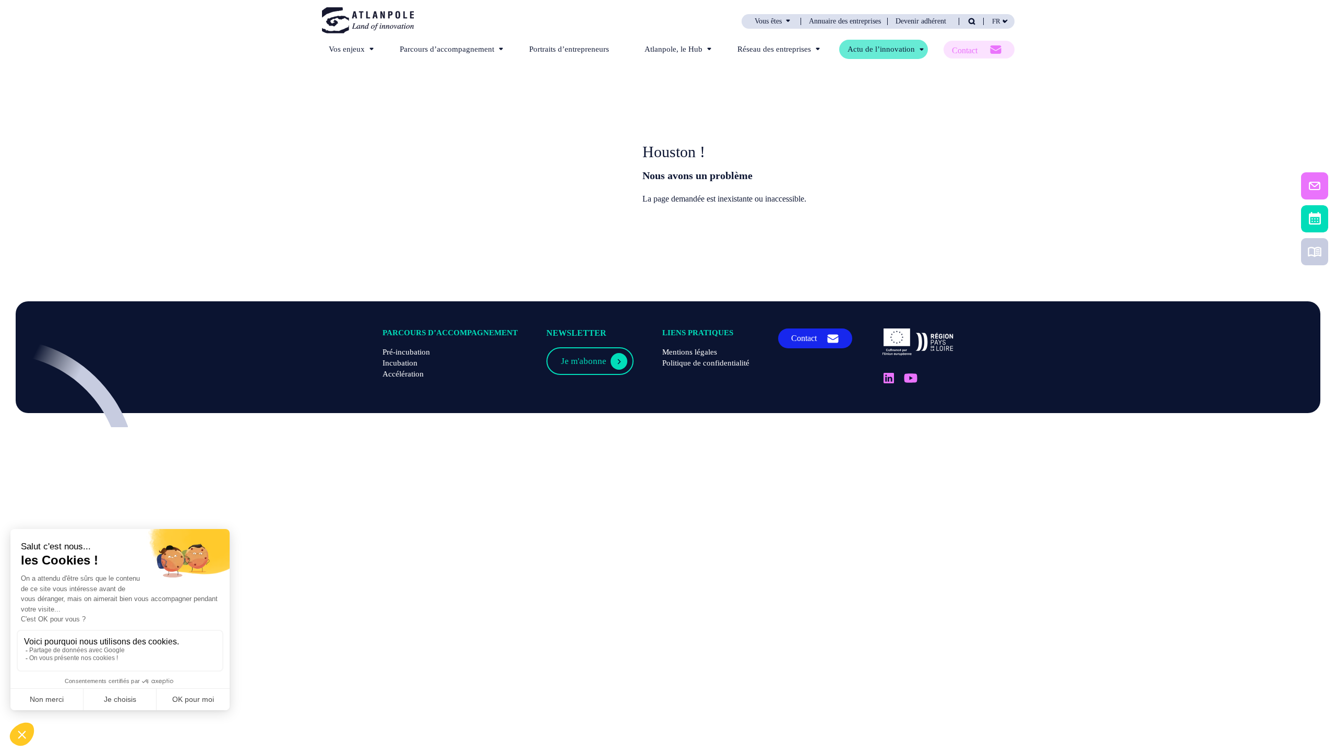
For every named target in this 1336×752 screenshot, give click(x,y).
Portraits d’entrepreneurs (569, 49)
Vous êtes (768, 21)
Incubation (400, 363)
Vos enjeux (347, 49)
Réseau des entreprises (774, 49)
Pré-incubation (406, 352)
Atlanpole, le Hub (673, 49)
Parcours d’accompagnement (447, 49)
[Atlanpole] (368, 21)
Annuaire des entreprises (845, 21)
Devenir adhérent (921, 21)
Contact (964, 50)
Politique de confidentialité (705, 363)
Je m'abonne (583, 361)
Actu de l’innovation (881, 49)
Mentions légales (689, 352)
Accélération (403, 374)
